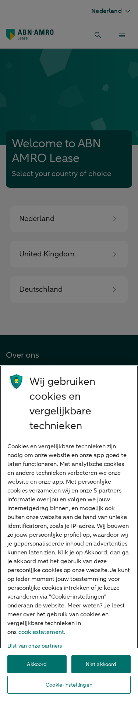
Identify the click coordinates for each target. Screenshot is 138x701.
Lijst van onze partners (34, 645)
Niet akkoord (101, 664)
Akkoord (37, 664)
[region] (69, 533)
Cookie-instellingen (69, 684)
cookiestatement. (42, 632)
